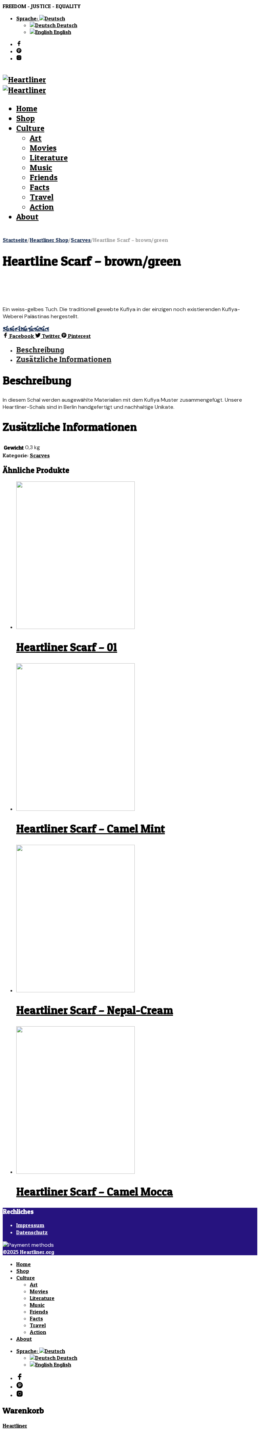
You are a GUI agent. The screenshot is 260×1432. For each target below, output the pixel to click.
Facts (39, 187)
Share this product (26, 328)
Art (36, 138)
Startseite (15, 239)
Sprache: (27, 18)
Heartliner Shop (49, 239)
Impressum (30, 1225)
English (61, 31)
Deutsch (66, 25)
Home (26, 108)
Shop (25, 118)
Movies (43, 148)
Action (42, 207)
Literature (49, 158)
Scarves (81, 239)
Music (41, 167)
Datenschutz (32, 1232)
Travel (41, 197)
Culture (30, 128)
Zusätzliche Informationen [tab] (63, 359)
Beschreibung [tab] (40, 350)
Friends (44, 177)
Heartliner (15, 1425)
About (27, 217)
